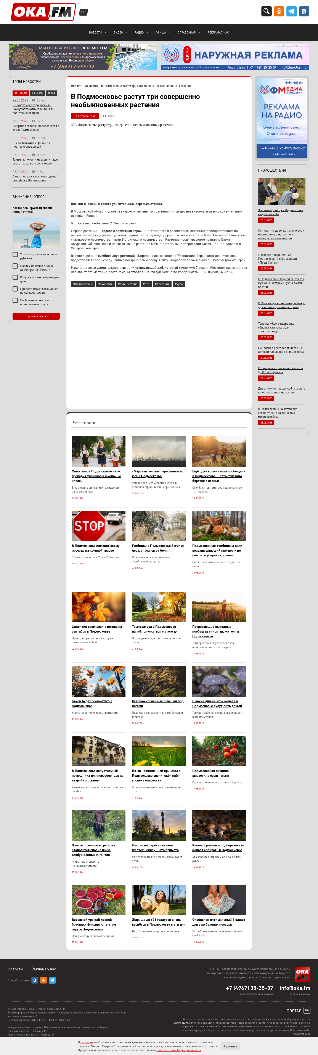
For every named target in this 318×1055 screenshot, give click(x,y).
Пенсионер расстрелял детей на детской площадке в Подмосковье (281, 349)
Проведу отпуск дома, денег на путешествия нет (39, 290)
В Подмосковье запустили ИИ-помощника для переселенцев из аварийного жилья (98, 775)
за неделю (21, 92)
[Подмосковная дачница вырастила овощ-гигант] (219, 765)
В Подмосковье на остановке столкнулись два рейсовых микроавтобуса (277, 412)
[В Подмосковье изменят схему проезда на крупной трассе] (98, 540)
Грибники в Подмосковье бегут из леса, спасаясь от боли (158, 548)
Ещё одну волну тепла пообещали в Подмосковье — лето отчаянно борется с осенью (219, 476)
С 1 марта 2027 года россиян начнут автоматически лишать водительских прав (33, 108)
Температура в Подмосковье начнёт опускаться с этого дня (155, 629)
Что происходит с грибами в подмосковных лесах (32, 144)
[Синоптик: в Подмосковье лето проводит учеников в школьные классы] (98, 465)
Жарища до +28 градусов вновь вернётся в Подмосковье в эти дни (159, 922)
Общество (91, 85)
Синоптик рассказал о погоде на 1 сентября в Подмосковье (98, 629)
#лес (146, 284)
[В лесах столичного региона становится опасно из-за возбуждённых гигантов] (98, 839)
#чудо (179, 284)
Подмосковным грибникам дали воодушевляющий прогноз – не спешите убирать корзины (217, 550)
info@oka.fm (295, 987)
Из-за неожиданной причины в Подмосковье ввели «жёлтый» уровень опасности (156, 775)
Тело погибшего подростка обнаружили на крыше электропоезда (276, 327)
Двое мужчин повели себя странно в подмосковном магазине (281, 390)
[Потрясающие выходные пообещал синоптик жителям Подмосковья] (219, 621)
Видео (118, 32)
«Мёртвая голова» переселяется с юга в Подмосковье (158, 473)
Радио (139, 32)
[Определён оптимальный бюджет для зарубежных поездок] (219, 914)
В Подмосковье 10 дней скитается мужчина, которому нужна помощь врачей (281, 282)
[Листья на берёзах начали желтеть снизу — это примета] (159, 839)
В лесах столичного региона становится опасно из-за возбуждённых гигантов (93, 850)
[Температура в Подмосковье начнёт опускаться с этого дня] (159, 621)
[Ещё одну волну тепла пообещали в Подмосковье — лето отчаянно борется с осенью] (219, 465)
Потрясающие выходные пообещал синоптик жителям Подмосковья (215, 631)
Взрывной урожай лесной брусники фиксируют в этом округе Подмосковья (94, 924)
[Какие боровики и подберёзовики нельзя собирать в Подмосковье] (219, 839)
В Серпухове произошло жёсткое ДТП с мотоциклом (280, 370)
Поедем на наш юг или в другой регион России (36, 267)
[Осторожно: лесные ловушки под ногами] (159, 695)
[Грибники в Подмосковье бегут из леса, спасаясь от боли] (159, 540)
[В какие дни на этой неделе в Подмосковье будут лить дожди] (219, 695)
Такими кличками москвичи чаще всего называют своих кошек (35, 161)
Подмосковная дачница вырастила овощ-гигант (211, 773)
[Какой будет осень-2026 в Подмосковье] (98, 695)
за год (51, 92)
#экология (105, 284)
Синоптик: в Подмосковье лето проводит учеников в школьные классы (96, 476)
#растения (162, 284)
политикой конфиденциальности (179, 1050)
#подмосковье (83, 284)
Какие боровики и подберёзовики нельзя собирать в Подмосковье (218, 847)
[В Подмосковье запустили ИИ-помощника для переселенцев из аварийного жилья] (98, 765)
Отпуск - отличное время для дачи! (39, 279)
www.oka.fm (181, 1022)
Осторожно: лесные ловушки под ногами (157, 703)
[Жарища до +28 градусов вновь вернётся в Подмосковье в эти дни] (159, 914)
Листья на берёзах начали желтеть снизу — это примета (155, 847)
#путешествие (127, 284)
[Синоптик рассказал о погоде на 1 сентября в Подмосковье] (98, 621)
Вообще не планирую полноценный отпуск (34, 302)
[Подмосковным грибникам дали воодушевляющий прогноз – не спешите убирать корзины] (219, 540)
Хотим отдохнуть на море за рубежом (38, 256)
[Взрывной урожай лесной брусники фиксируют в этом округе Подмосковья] (98, 914)
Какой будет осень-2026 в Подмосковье (92, 703)
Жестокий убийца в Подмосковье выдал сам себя (280, 212)
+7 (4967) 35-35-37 (249, 987)
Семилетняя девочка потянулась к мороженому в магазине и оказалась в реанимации (281, 234)
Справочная (187, 32)
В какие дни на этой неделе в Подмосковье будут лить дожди (217, 703)
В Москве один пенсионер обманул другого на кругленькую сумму (281, 305)
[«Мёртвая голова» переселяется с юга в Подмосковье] (159, 465)
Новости (95, 32)
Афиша (161, 32)
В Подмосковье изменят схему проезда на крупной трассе (96, 548)
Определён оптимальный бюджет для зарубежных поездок (218, 922)
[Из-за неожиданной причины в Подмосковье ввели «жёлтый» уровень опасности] (159, 765)
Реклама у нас (218, 32)
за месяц (37, 92)
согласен (86, 1042)
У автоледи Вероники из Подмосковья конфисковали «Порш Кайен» (277, 258)
